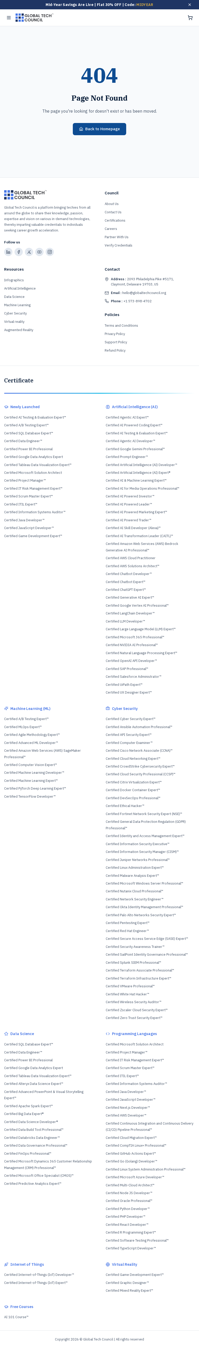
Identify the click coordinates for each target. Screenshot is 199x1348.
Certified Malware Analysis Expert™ (132, 875)
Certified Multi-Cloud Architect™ (130, 1185)
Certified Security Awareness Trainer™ (135, 947)
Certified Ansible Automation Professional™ (139, 727)
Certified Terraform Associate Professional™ (140, 970)
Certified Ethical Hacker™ (125, 806)
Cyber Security (15, 313)
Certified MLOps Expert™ (23, 727)
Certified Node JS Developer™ (129, 1193)
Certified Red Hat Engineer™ (127, 931)
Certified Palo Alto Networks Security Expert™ (141, 915)
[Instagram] (50, 252)
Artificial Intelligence (20, 288)
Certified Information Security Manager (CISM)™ (142, 852)
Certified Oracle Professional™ (129, 1201)
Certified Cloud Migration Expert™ (131, 1137)
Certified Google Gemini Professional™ (135, 449)
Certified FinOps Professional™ (27, 1153)
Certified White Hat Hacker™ (127, 994)
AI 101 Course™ (16, 1317)
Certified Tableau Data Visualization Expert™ (38, 465)
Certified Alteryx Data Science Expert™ (33, 1084)
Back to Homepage (102, 128)
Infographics (14, 280)
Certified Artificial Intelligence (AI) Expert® (138, 472)
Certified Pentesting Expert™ (128, 923)
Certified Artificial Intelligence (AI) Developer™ (141, 465)
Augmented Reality (18, 330)
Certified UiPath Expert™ (124, 684)
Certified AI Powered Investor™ (130, 496)
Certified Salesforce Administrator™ (133, 676)
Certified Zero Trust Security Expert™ (134, 1018)
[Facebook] (19, 252)
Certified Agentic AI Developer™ (130, 441)
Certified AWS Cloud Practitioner (130, 558)
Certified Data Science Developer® (31, 1122)
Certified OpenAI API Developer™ (131, 661)
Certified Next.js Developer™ (128, 1107)
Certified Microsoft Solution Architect (33, 472)
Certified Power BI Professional (28, 449)
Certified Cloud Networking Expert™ (133, 758)
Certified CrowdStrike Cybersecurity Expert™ (140, 766)
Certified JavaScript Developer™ (29, 528)
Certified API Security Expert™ (129, 735)
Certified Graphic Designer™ (127, 1283)
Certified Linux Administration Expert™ (135, 867)
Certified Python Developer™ (128, 1209)
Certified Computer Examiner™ (129, 743)
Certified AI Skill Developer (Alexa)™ (133, 528)
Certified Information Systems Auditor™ (35, 512)
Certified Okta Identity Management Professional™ (144, 907)
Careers (111, 229)
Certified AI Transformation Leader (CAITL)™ (139, 536)
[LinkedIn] (8, 252)
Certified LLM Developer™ (125, 621)
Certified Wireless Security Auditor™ (133, 1002)
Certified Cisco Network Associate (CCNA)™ (139, 750)
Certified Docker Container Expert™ (133, 790)
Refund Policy (115, 350)
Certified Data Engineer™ (23, 441)
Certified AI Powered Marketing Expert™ (136, 512)
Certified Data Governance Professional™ (35, 1145)
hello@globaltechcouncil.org (138, 293)
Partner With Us (117, 237)
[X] (29, 252)
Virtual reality (14, 321)
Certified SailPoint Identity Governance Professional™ (147, 954)
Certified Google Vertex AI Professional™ (137, 605)
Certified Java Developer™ (24, 520)
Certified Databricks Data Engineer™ (32, 1137)
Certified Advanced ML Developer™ (31, 743)
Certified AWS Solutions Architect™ (132, 566)
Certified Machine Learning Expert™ (31, 780)
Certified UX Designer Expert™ (129, 692)
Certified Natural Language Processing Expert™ (141, 653)
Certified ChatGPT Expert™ (126, 589)
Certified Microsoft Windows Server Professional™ (144, 883)
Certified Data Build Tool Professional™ (33, 1129)
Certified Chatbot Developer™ (129, 574)
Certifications (115, 220)
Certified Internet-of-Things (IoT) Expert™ (36, 1283)
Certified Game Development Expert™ (33, 536)
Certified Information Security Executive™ (137, 844)
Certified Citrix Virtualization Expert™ (134, 782)
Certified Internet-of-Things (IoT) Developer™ (39, 1274)
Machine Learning (17, 305)
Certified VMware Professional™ (130, 986)
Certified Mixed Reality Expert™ (129, 1290)
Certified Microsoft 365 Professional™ (135, 637)
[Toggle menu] (8, 17)
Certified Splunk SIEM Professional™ (133, 962)
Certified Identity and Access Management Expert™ (145, 836)
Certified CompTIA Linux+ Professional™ (136, 1145)
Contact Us (113, 212)
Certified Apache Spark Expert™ (28, 1106)
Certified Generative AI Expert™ (130, 597)
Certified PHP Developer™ (125, 1216)
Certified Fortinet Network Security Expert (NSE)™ (144, 814)
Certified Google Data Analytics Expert (33, 457)
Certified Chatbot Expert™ (125, 582)
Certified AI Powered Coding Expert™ (134, 425)
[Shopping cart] (190, 17)
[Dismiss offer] (190, 5)
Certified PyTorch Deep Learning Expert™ (35, 788)
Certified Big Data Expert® (24, 1114)
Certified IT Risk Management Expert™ (33, 488)
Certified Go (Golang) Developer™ (131, 1161)
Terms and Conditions (121, 325)
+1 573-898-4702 (131, 301)
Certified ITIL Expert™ (20, 504)
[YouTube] (39, 252)
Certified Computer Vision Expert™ (30, 765)
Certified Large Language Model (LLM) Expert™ (141, 629)
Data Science (14, 297)
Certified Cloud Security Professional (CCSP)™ (140, 774)
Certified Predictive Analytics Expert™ (32, 1183)
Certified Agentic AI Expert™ (127, 417)
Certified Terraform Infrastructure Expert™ (138, 978)
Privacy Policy (115, 334)
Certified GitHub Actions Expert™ (131, 1153)
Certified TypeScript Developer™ (131, 1248)
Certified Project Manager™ (25, 480)
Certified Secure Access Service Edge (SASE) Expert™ (147, 938)
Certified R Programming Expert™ (131, 1232)
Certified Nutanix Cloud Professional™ (134, 891)
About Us (112, 204)
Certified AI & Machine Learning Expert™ (136, 480)
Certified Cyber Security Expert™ (130, 719)
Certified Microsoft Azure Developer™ (135, 1177)
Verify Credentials (118, 245)
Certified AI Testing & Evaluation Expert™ (35, 417)
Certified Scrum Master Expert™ (28, 496)
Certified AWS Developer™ (126, 1115)
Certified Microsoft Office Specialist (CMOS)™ (39, 1175)
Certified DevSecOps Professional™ (133, 798)
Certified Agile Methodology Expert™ (32, 735)
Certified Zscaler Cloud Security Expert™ (137, 1010)
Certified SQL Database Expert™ (28, 433)
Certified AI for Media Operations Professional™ (142, 488)
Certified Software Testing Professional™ (137, 1240)
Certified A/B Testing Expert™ (26, 425)
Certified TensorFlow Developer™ (30, 796)
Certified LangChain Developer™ (130, 613)
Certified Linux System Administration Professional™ (146, 1169)
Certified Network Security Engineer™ (135, 899)
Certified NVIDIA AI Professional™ (132, 645)
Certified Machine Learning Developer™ (34, 772)
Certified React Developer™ (127, 1224)
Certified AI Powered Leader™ (129, 504)
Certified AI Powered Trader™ (128, 520)
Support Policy (116, 342)
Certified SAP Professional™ (127, 669)
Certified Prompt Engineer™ (127, 457)
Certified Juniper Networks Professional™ (138, 860)
